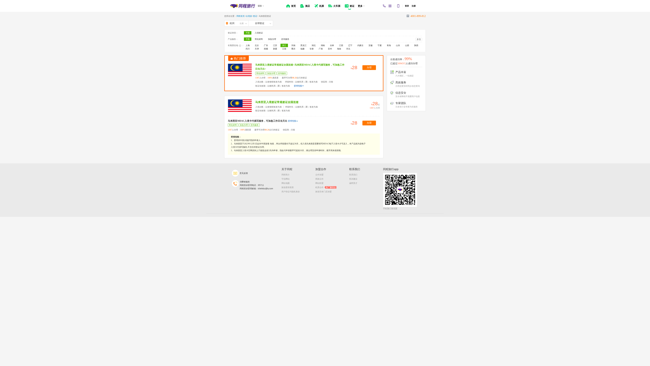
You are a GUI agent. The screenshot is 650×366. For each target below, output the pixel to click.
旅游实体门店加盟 (323, 191)
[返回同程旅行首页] (242, 6)
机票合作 (325, 187)
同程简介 (285, 175)
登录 (407, 6)
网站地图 (285, 183)
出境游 (249, 16)
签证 (255, 16)
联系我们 (353, 175)
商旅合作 (319, 179)
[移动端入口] (398, 6)
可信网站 (285, 179)
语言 (260, 6)
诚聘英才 (353, 183)
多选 (419, 39)
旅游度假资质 (287, 187)
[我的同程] (390, 6)
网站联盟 (319, 183)
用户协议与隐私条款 (290, 191)
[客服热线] (384, 6)
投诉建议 (353, 179)
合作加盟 (319, 175)
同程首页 (240, 16)
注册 (414, 6)
